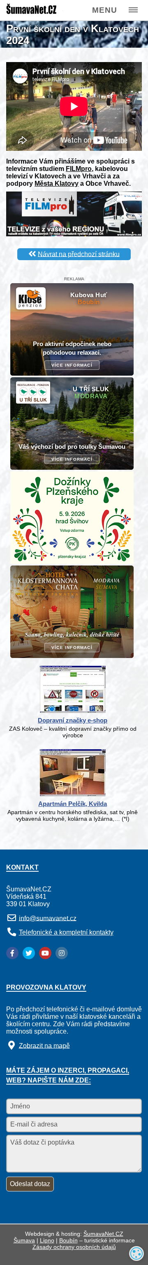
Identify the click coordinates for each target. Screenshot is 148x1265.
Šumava (24, 1240)
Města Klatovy (57, 183)
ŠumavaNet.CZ (103, 1233)
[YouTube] (45, 953)
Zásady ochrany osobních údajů (74, 1247)
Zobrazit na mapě (44, 1045)
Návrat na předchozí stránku (79, 253)
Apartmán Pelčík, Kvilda (72, 803)
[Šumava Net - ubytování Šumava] (34, 12)
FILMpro (79, 168)
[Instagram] (62, 953)
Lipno (47, 1240)
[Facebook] (12, 953)
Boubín (68, 1240)
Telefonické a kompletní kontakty (66, 932)
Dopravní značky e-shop (72, 720)
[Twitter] (29, 953)
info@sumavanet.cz (47, 917)
